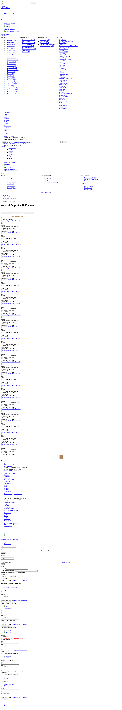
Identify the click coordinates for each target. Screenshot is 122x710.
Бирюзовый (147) (12, 44)
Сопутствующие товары (12, 31)
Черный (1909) (11, 93)
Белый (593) (10, 42)
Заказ (5, 117)
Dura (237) (62, 62)
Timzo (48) (62, 102)
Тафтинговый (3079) (28, 50)
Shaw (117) (62, 92)
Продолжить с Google (11, 587)
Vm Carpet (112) (63, 105)
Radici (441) (62, 87)
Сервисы (6, 127)
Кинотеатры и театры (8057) (48, 44)
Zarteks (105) (62, 108)
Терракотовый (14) (12, 87)
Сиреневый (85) (11, 80)
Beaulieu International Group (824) (68, 46)
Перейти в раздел (46, 192)
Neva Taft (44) (63, 84)
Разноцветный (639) (13, 70)
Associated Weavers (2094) (66, 41)
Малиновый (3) (11, 64)
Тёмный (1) (10, 86)
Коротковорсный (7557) (28, 47)
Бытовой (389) (26, 41)
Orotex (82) (62, 86)
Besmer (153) (62, 50)
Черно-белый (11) (12, 91)
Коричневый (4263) (12, 60)
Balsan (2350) (62, 43)
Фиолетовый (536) (12, 89)
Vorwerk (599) (63, 107)
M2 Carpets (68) (63, 83)
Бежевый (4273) (11, 40)
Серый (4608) (11, 76)
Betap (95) (62, 53)
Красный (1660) (11, 62)
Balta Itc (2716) (63, 44)
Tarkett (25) (62, 99)
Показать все (7, 189)
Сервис (6, 115)
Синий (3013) (11, 78)
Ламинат (7, 24)
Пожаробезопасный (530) (29, 49)
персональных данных (20, 580)
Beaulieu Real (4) (63, 49)
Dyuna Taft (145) (63, 63)
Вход (5, 542)
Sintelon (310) (63, 95)
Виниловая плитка (9, 23)
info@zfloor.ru (8, 466)
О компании (7, 112)
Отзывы (6, 132)
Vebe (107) (62, 104)
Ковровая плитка (10, 29)
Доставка (6, 120)
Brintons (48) (62, 55)
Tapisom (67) (62, 98)
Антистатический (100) (28, 40)
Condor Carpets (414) (65, 59)
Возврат (6, 118)
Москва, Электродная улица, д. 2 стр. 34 (14, 143)
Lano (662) (62, 81)
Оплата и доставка (9, 536)
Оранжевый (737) (12, 68)
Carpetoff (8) (62, 58)
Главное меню (5, 34)
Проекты (6, 130)
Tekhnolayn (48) (63, 101)
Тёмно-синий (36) (12, 84)
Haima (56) (62, 72)
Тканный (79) (26, 52)
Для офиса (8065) (44, 43)
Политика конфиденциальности (10, 539)
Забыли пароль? (65, 562)
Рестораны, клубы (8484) (47, 46)
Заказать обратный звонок (24, 142)
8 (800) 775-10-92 (5, 8)
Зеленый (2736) (11, 52)
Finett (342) (62, 68)
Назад (2, 173)
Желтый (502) (11, 50)
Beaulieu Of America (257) (66, 47)
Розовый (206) (11, 72)
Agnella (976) (62, 40)
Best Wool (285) (63, 52)
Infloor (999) (62, 77)
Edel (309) (62, 65)
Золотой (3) (10, 54)
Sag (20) (61, 90)
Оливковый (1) (11, 66)
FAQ (5, 121)
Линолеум (8, 26)
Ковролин (8, 28)
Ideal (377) (62, 75)
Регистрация (7, 544)
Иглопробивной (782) (28, 44)
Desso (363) (62, 61)
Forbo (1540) (62, 69)
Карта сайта (7, 491)
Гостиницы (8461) (45, 40)
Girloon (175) (62, 71)
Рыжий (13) (10, 74)
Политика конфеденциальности (13, 494)
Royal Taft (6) (62, 89)
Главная (6, 195)
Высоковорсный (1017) (28, 43)
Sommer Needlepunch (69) (66, 96)
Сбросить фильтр (17, 216)
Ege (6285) (62, 66)
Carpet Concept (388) (64, 56)
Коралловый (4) (11, 58)
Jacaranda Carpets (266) (65, 78)
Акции (6, 114)
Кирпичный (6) (11, 56)
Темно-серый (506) (12, 82)
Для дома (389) (44, 41)
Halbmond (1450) (63, 74)
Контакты (7, 123)
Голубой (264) (11, 48)
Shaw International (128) (65, 93)
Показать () (17, 213)
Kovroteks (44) (63, 80)
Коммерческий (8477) (28, 46)
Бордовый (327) (11, 46)
